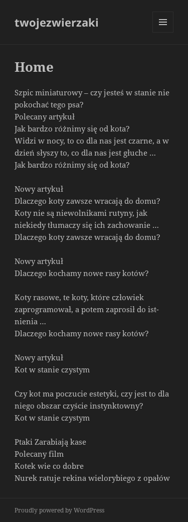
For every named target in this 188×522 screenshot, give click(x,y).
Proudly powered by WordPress (59, 510)
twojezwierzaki (57, 22)
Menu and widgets (163, 32)
